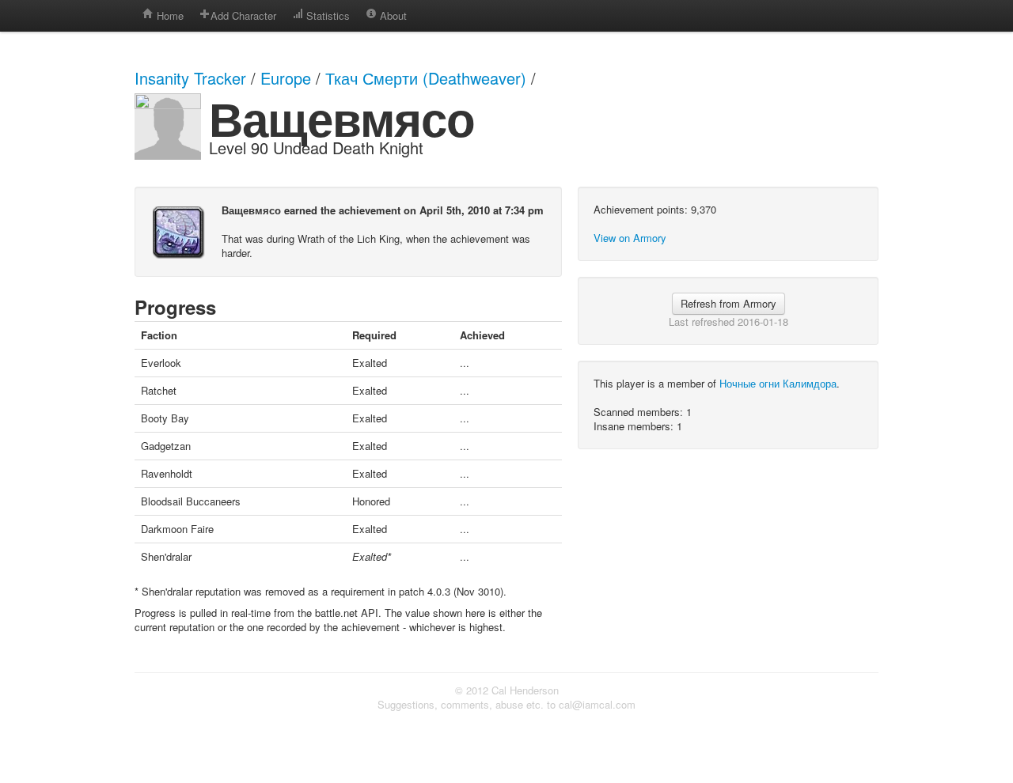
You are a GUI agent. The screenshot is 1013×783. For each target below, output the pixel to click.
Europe (285, 77)
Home (169, 15)
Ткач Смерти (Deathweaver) (425, 77)
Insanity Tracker (190, 77)
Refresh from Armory (728, 303)
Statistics (326, 15)
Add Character (243, 15)
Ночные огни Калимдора (778, 383)
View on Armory (630, 237)
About (392, 15)
